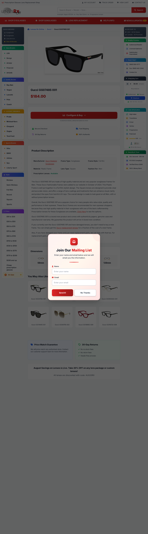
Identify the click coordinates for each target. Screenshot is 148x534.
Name (56, 266)
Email (56, 277)
